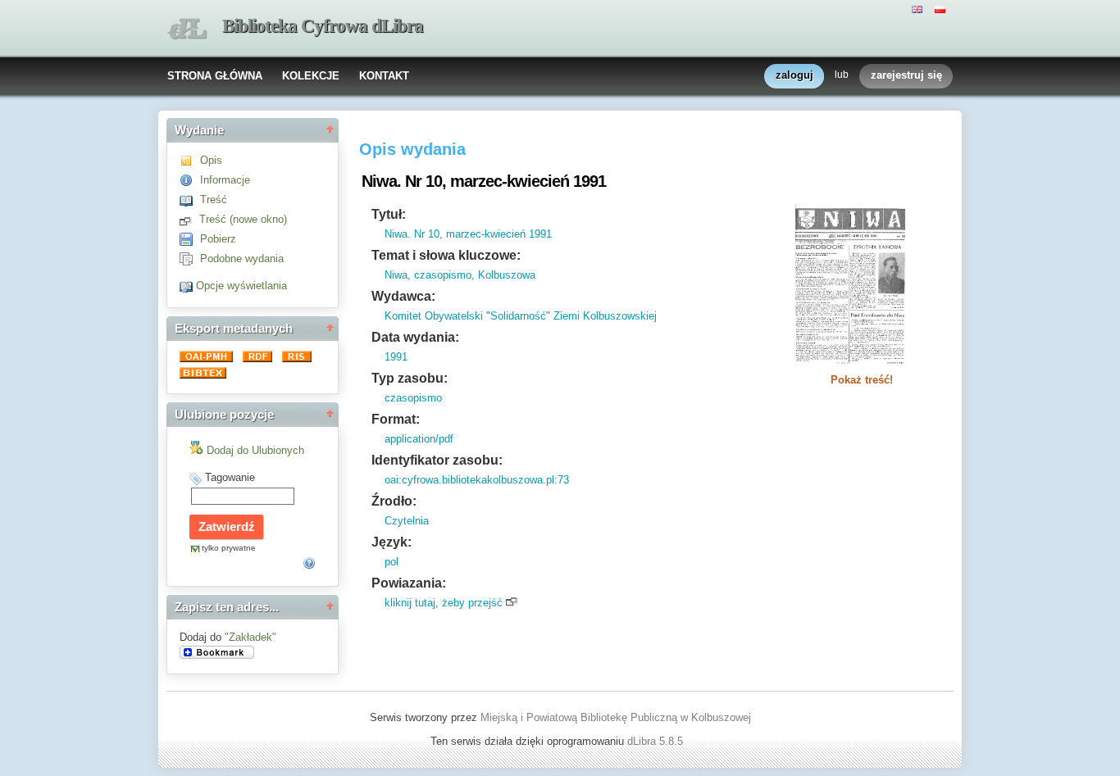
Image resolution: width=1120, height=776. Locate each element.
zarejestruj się (906, 75)
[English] (919, 8)
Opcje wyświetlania (241, 285)
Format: (395, 419)
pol (391, 562)
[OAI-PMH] (208, 358)
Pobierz (218, 239)
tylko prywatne (229, 547)
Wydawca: (403, 296)
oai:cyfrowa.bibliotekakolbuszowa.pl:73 (477, 480)
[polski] (942, 8)
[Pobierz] (190, 239)
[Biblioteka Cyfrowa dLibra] (186, 29)
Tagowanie (230, 477)
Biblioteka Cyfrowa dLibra (322, 26)
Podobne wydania (242, 258)
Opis (211, 160)
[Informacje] (190, 180)
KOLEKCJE (310, 76)
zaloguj (794, 75)
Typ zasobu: (409, 378)
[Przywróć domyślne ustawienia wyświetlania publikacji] (188, 285)
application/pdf (419, 439)
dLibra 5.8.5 (656, 741)
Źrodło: (394, 501)
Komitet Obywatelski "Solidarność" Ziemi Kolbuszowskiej (521, 316)
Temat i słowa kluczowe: (446, 255)
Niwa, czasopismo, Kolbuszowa (460, 275)
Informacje (225, 180)
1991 (396, 357)
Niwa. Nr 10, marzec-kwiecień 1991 (468, 234)
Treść (213, 199)
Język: (391, 542)
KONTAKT (384, 76)
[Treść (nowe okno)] (189, 219)
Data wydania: (415, 337)
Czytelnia (407, 521)
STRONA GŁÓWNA (214, 76)
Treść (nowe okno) (243, 219)
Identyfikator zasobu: (437, 460)
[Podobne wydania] (190, 258)
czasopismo (413, 398)
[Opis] (190, 160)
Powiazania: (408, 583)
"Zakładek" (250, 637)
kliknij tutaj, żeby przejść (444, 603)
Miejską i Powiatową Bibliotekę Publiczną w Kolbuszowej (615, 717)
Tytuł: (388, 214)
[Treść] (190, 199)
